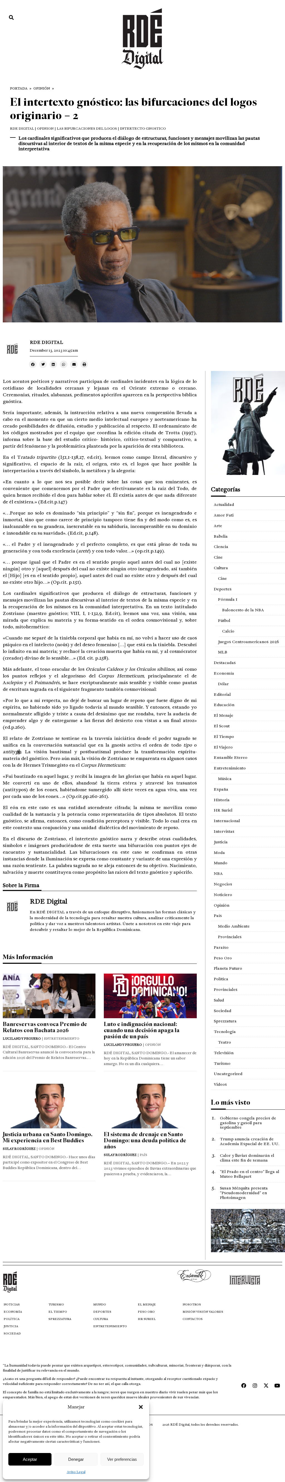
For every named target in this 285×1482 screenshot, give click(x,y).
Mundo (220, 862)
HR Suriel (223, 810)
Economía (224, 673)
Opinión (41, 88)
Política (221, 978)
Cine (218, 557)
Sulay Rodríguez (19, 1149)
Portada (19, 88)
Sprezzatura (225, 1021)
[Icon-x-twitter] (266, 1385)
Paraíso (221, 947)
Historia (222, 799)
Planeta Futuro (228, 968)
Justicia (221, 841)
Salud (219, 1000)
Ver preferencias (122, 1459)
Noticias (12, 1304)
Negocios (223, 884)
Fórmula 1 (227, 599)
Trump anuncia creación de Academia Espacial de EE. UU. (249, 1141)
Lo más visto (230, 1102)
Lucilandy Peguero (22, 1039)
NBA (218, 873)
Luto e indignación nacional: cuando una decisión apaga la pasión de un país (142, 1030)
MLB (222, 652)
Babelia (221, 536)
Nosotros (192, 1304)
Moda (219, 852)
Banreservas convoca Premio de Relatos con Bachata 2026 (45, 1027)
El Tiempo (224, 736)
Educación (224, 704)
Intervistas (224, 831)
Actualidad (224, 504)
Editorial (222, 694)
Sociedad (222, 1010)
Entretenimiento (230, 768)
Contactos (193, 1319)
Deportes (223, 589)
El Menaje (223, 715)
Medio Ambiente (234, 926)
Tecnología (225, 1031)
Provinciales (230, 936)
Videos (220, 1084)
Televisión (224, 1052)
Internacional (227, 820)
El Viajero (223, 747)
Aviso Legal (76, 1472)
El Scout (222, 725)
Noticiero (223, 894)
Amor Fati (224, 515)
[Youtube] (277, 1385)
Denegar (76, 1459)
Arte (218, 525)
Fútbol (224, 620)
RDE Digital (22, 128)
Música (225, 778)
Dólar (223, 683)
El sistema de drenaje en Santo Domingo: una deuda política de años (145, 1140)
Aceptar (30, 1459)
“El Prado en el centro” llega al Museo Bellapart (249, 1174)
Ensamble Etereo (230, 757)
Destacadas (225, 662)
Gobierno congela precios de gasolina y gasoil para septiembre (248, 1123)
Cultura (221, 567)
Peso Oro (223, 957)
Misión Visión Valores (203, 1312)
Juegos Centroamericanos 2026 (248, 641)
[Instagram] (255, 1385)
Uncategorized (228, 1073)
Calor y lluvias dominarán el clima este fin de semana (247, 1158)
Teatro (224, 1042)
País (218, 915)
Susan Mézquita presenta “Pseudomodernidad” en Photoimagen (244, 1193)
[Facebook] (244, 1385)
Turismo (222, 1063)
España (221, 789)
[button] (141, 1407)
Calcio (228, 631)
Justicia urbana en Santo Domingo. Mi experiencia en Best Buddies (47, 1137)
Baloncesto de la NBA (243, 609)
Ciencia (221, 546)
